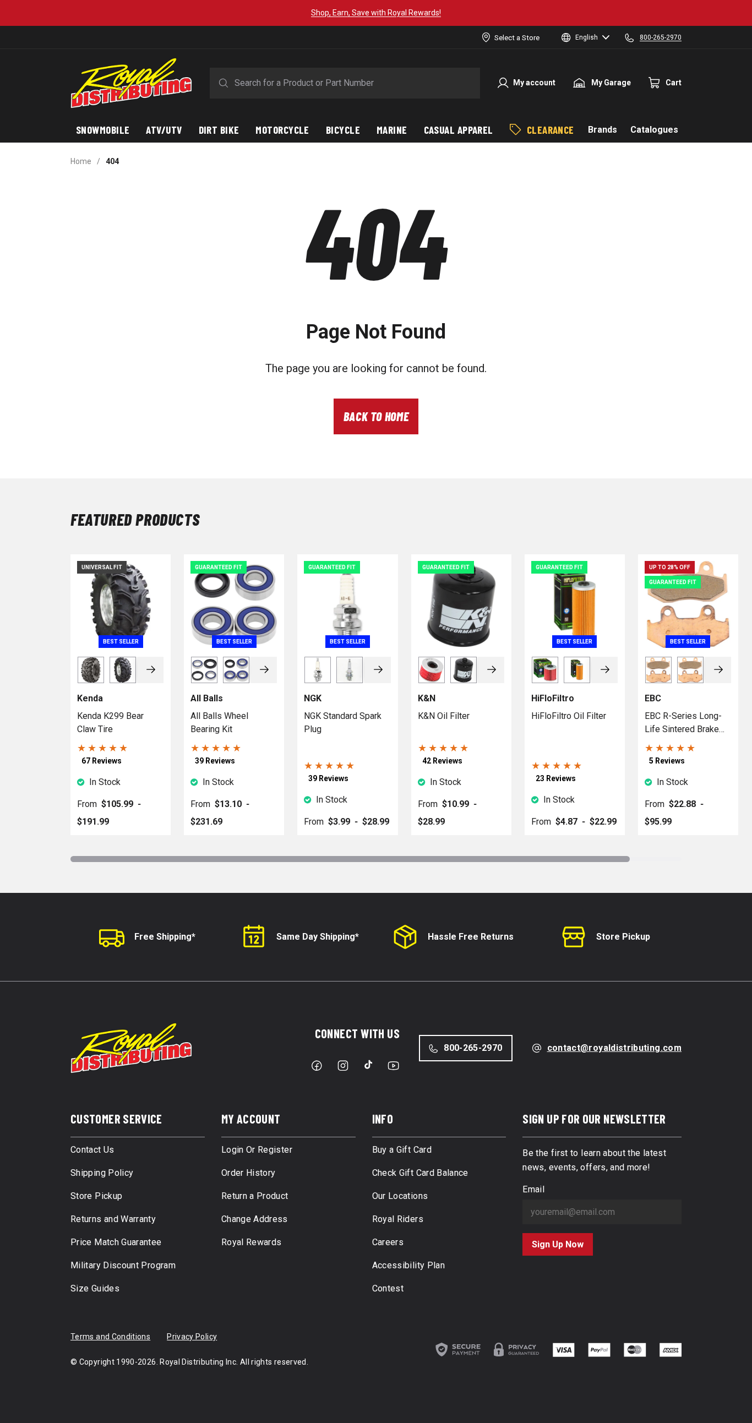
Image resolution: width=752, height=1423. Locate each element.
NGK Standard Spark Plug (343, 722)
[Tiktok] (368, 1064)
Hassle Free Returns (471, 936)
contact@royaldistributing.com (614, 1048)
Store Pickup (623, 936)
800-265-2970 (473, 1048)
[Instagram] (343, 1065)
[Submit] (221, 83)
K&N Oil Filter (444, 716)
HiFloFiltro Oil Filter (568, 716)
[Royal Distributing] (131, 83)
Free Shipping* (164, 936)
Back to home (376, 416)
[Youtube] (393, 1065)
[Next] (151, 670)
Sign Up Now (558, 1244)
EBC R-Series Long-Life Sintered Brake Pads (683, 723)
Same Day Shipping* (317, 936)
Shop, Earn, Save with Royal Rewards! (376, 12)
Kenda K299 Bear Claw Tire (110, 722)
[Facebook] (316, 1065)
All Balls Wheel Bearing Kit (219, 722)
